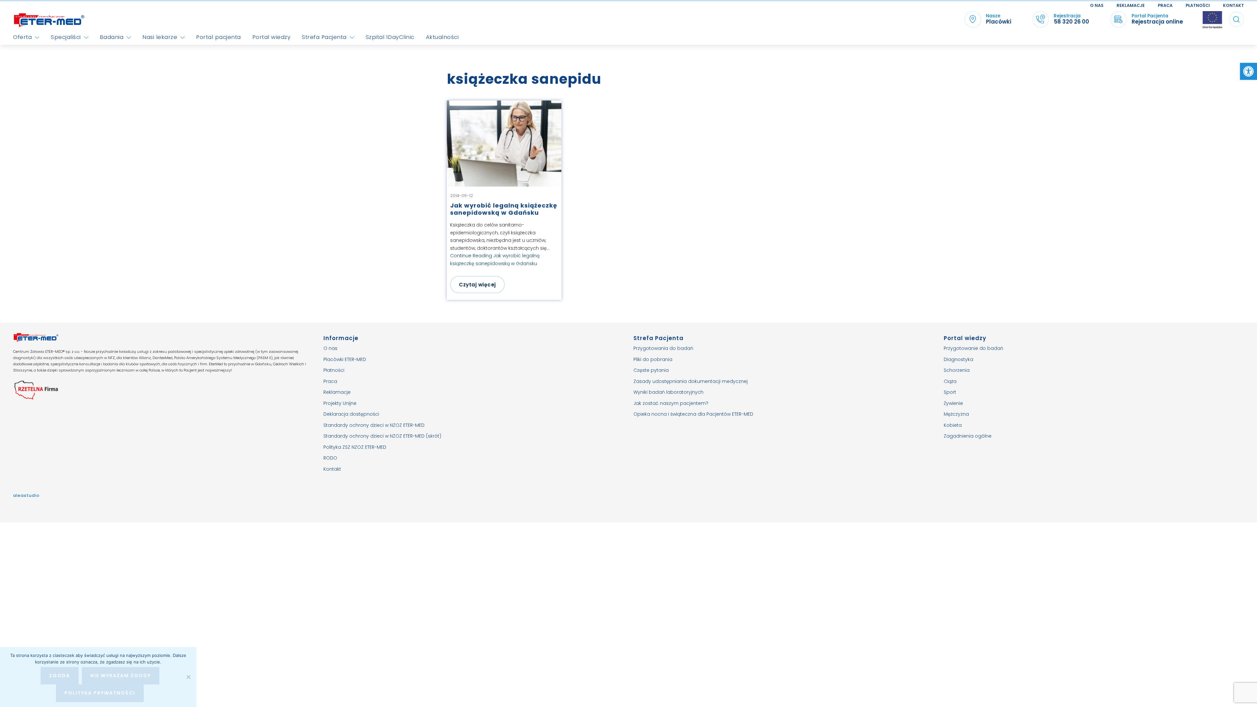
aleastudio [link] (26, 495)
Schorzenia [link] (957, 370)
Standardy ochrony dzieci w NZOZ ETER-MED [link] (374, 425)
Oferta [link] (22, 37)
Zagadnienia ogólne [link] (968, 436)
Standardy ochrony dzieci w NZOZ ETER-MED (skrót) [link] (382, 436)
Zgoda (59, 675)
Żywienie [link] (953, 403)
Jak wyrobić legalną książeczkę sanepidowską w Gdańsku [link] (503, 209)
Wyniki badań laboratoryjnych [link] (668, 392)
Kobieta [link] (953, 425)
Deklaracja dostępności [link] (351, 414)
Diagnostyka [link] (958, 359)
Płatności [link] (1198, 5)
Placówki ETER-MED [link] (344, 359)
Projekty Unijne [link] (339, 403)
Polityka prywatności (99, 693)
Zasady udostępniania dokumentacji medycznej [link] (690, 381)
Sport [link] (950, 392)
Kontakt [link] (1233, 5)
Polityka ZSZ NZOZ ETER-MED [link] (354, 447)
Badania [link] (112, 37)
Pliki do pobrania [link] (652, 359)
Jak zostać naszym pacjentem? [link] (670, 403)
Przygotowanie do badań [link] (973, 348)
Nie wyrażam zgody (120, 675)
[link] (1248, 71)
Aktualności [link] (442, 37)
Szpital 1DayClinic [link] (390, 37)
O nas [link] (1096, 5)
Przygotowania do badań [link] (663, 348)
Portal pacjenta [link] (218, 37)
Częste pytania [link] (651, 370)
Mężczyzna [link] (956, 414)
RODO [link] (330, 458)
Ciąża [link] (950, 381)
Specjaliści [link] (66, 37)
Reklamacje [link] (1131, 5)
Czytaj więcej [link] (477, 284)
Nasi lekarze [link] (159, 37)
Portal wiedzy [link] (271, 37)
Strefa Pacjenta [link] (324, 37)
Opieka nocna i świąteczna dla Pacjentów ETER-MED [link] (693, 414)
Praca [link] (1165, 5)
